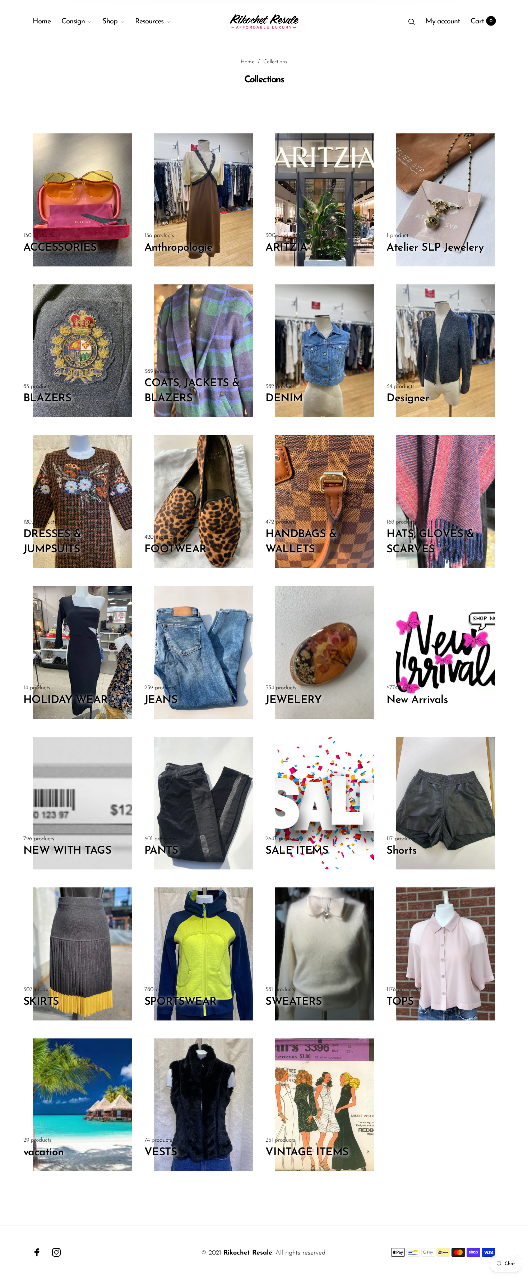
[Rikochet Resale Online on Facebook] (37, 1252)
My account (443, 21)
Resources (149, 21)
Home (42, 21)
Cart (481, 21)
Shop (109, 21)
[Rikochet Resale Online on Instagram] (56, 1252)
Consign (73, 21)
